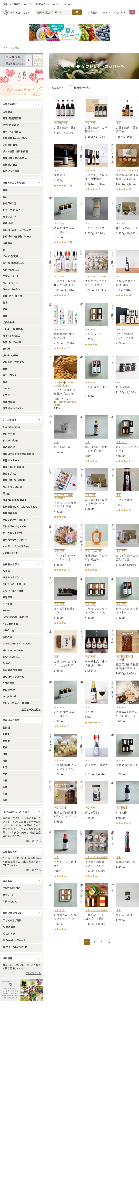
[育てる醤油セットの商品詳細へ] (125, 216)
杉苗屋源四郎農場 (12, 670)
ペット (6, 388)
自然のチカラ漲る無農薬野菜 (18, 453)
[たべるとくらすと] (16, 12)
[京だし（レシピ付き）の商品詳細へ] (63, 854)
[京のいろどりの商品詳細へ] (94, 325)
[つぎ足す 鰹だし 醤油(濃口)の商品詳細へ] (125, 273)
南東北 (6, 740)
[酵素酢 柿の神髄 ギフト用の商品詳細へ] (63, 326)
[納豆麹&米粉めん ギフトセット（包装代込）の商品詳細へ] (125, 702)
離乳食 (6, 348)
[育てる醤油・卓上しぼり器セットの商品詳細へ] (94, 489)
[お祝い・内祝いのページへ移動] (21, 76)
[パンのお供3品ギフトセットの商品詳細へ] (63, 704)
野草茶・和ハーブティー (15, 539)
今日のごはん (10, 901)
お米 (5, 196)
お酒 (5, 381)
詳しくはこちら (33, 841)
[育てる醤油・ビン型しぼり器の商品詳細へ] (125, 545)
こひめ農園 (8, 683)
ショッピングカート (16, 940)
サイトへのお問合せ (16, 946)
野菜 (5, 190)
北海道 (6, 727)
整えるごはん (9, 473)
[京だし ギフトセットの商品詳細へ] (94, 377)
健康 (5, 368)
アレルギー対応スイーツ (15, 526)
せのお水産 (9, 689)
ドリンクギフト (10, 440)
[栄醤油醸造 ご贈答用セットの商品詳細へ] (94, 117)
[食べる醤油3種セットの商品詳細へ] (63, 601)
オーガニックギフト (13, 533)
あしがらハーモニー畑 (14, 584)
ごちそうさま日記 (12, 888)
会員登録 (93, 12)
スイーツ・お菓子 (12, 210)
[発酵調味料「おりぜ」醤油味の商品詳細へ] (94, 548)
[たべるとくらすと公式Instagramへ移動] (21, 990)
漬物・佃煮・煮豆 (11, 335)
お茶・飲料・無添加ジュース (17, 236)
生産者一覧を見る (31, 709)
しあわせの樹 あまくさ (15, 617)
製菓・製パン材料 (12, 342)
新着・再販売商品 (12, 118)
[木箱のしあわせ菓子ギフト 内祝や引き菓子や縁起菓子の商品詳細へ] (63, 493)
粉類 (5, 309)
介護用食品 (9, 401)
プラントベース (11, 276)
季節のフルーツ (11, 460)
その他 (6, 395)
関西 (5, 773)
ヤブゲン (7, 663)
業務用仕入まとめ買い (15, 158)
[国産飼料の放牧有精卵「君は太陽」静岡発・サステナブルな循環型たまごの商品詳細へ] (125, 167)
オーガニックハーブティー (16, 546)
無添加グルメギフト (13, 408)
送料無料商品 (10, 144)
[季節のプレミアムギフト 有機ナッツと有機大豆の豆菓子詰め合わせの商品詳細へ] (94, 271)
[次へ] (109, 942)
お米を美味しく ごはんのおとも (20, 506)
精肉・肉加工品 (11, 269)
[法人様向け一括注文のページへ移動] (21, 60)
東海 (5, 760)
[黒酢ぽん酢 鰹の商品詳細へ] (125, 849)
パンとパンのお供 (12, 486)
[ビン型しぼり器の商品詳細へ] (94, 216)
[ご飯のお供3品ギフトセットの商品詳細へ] (63, 220)
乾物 (5, 302)
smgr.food (9, 696)
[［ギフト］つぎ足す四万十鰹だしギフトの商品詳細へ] (94, 167)
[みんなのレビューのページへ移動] (21, 91)
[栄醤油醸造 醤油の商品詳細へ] (63, 115)
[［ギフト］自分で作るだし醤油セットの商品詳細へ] (63, 273)
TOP (5, 48)
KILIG (6, 610)
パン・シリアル (10, 282)
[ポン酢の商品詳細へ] (94, 702)
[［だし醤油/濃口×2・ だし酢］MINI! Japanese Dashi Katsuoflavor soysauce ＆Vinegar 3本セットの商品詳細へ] (125, 324)
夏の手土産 (9, 434)
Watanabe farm (13, 650)
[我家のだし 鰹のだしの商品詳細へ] (94, 755)
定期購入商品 (10, 164)
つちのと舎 (8, 630)
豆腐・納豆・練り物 (12, 296)
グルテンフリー (10, 355)
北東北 (6, 734)
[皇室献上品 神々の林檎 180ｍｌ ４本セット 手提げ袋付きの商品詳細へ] (94, 651)
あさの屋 (7, 637)
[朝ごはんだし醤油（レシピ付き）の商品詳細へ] (94, 439)
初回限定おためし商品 (15, 138)
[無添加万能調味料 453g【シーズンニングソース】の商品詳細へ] (63, 802)
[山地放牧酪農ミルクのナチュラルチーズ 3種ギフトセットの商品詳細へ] (63, 755)
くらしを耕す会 (10, 623)
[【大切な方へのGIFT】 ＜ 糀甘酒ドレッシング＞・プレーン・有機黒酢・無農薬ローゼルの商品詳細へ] (94, 904)
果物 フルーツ (10, 216)
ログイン (105, 12)
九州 (5, 793)
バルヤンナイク (11, 577)
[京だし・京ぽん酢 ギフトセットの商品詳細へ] (125, 598)
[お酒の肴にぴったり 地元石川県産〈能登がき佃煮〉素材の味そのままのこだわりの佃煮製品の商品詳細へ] (63, 651)
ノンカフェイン (10, 552)
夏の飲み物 (9, 447)
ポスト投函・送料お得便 (15, 151)
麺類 (5, 315)
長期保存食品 (10, 513)
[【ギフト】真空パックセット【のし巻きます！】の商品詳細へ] (63, 548)
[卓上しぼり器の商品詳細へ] (63, 434)
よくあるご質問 (14, 920)
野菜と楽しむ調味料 (13, 467)
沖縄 (5, 800)
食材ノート (8, 894)
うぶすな (7, 603)
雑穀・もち (8, 223)
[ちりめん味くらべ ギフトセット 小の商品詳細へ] (63, 907)
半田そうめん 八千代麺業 (16, 703)
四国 (5, 787)
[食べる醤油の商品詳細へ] (125, 375)
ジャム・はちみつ (11, 289)
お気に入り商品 (11, 171)
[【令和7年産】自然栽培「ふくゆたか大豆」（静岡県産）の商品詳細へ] (63, 383)
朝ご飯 (6, 493)
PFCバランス (10, 375)
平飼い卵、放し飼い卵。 (15, 480)
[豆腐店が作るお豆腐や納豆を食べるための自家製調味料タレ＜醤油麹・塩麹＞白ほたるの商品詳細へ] (125, 652)
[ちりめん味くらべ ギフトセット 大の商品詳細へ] (94, 598)
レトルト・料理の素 (13, 329)
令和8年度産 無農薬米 (15, 500)
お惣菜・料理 (9, 203)
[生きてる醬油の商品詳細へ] (125, 490)
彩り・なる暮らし (11, 656)
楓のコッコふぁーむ (13, 676)
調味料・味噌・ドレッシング (17, 229)
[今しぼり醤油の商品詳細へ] (125, 902)
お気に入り (119, 12)
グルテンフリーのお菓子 (15, 519)
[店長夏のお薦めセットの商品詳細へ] (125, 755)
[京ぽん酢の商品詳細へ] (125, 803)
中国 (5, 780)
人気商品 (8, 111)
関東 (5, 747)
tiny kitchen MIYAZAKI (16, 643)
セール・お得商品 (12, 131)
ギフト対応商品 (11, 125)
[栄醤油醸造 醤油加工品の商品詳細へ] (125, 117)
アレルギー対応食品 (13, 362)
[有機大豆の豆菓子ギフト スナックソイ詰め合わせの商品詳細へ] (94, 854)
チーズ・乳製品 (10, 256)
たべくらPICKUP (11, 427)
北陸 (5, 767)
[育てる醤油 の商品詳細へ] (94, 800)
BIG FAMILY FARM (13, 590)
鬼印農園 (8, 597)
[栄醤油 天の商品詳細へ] (63, 166)
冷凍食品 (8, 243)
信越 (5, 754)
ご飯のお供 (9, 322)
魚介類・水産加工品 (13, 263)
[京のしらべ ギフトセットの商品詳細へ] (125, 439)
